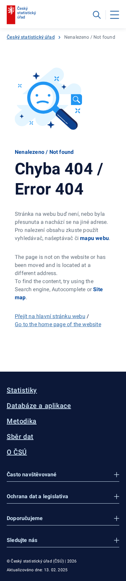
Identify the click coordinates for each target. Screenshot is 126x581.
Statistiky (22, 390)
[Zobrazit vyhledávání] (96, 15)
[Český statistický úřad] (21, 14)
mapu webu (94, 238)
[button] (63, 475)
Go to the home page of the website (58, 324)
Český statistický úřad (31, 37)
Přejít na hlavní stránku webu (50, 316)
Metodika (22, 421)
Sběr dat (20, 437)
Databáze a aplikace (39, 406)
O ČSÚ (17, 452)
